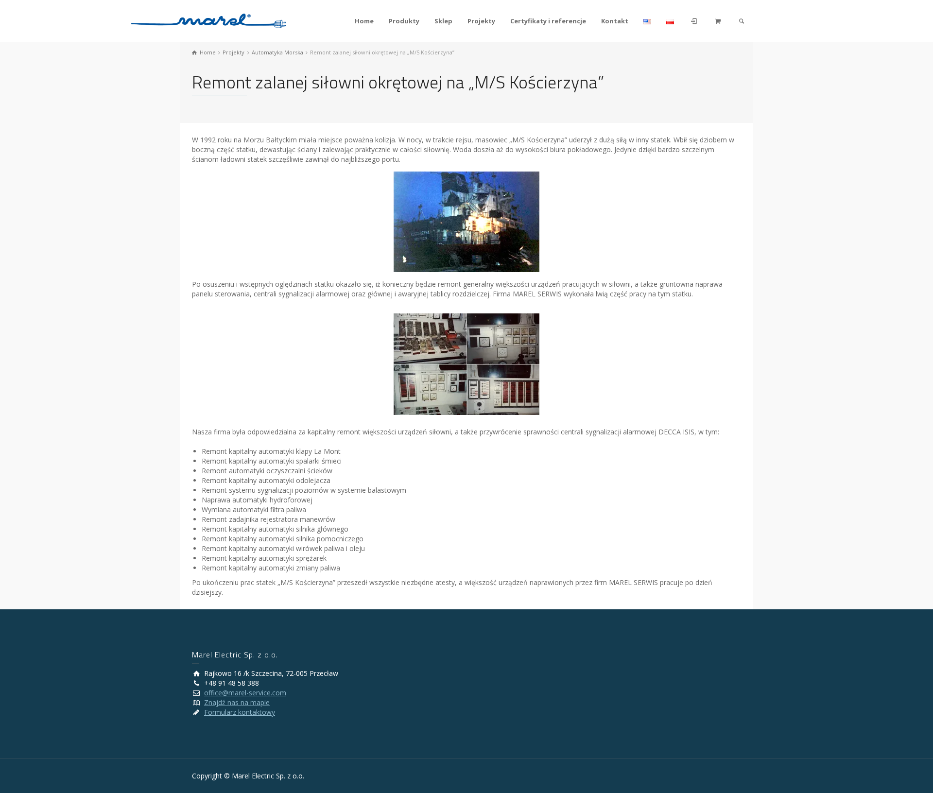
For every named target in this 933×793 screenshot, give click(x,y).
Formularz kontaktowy (239, 712)
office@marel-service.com (245, 692)
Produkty (404, 21)
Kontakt (614, 21)
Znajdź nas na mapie (237, 702)
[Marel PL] (208, 19)
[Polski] (670, 21)
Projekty (481, 21)
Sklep (443, 21)
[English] (647, 21)
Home (364, 21)
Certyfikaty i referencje (548, 21)
